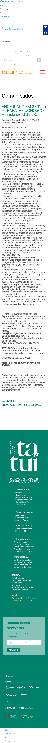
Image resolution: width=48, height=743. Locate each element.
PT (22, 64)
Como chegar (18, 582)
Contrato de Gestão (22, 560)
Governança (20, 495)
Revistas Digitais (22, 517)
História (18, 492)
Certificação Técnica (23, 551)
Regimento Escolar (23, 499)
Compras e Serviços (22, 567)
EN (15, 64)
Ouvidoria (16, 585)
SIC (6, 737)
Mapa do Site (21, 531)
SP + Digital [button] (6, 16)
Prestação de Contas (23, 562)
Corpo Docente (22, 502)
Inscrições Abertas (22, 544)
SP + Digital (4, 5)
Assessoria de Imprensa (22, 587)
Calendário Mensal (23, 528)
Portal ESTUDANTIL (23, 56)
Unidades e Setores (24, 497)
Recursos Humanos (22, 564)
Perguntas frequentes (21, 580)
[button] (13, 29)
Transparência (10, 734)
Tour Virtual (20, 504)
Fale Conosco (18, 578)
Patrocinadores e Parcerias (24, 598)
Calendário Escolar (22, 549)
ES (29, 64)
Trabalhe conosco (20, 589)
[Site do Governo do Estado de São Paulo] (11, 2)
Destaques (20, 515)
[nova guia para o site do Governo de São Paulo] (7, 13)
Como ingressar (20, 542)
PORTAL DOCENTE (23, 52)
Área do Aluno (21, 520)
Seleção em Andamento (24, 547)
